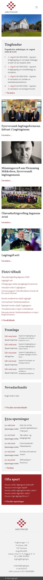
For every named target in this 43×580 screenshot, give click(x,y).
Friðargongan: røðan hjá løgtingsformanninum (20, 283)
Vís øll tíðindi (9, 320)
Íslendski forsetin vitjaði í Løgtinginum (16, 305)
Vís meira (10, 93)
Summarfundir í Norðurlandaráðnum (16, 301)
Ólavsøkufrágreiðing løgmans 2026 (15, 277)
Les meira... (7, 135)
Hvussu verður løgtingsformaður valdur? (20, 490)
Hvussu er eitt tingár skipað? (16, 487)
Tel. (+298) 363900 (21, 556)
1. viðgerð (12, 66)
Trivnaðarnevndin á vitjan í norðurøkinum (17, 308)
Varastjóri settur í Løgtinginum (14, 287)
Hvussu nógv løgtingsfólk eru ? (17, 496)
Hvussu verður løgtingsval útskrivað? (19, 484)
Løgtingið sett (7, 280)
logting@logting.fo (21, 559)
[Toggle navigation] (36, 7)
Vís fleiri (10, 468)
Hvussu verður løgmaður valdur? (17, 493)
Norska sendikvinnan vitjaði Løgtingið (16, 298)
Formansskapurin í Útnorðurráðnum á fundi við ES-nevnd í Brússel (20, 292)
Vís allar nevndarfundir (16, 407)
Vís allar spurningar (15, 501)
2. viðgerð (12, 57)
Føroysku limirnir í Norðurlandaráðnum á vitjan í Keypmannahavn (20, 313)
